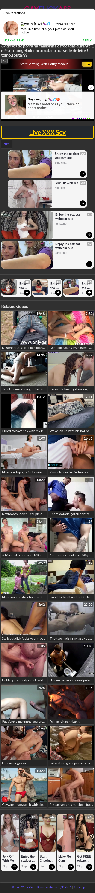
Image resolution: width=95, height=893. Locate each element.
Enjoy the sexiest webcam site (67, 156)
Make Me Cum (65, 858)
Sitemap (79, 887)
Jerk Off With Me (66, 183)
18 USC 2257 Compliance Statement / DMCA (40, 887)
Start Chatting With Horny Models (44, 64)
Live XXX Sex (47, 132)
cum (6, 144)
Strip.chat (60, 162)
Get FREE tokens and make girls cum (84, 859)
